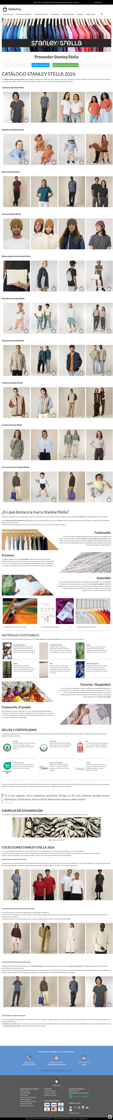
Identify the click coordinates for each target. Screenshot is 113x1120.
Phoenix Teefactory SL (41, 1118)
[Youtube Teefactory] (71, 1107)
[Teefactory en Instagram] (79, 1107)
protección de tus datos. (65, 1070)
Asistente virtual (8, 14)
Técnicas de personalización (28, 1097)
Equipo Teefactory (74, 1091)
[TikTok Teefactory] (71, 1110)
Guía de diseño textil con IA (28, 1101)
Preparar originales (25, 1099)
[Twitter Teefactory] (75, 1107)
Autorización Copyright (27, 1105)
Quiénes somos (90, 14)
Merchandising (55, 14)
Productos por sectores (41, 14)
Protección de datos (50, 1091)
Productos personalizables (23, 14)
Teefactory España (29, 1118)
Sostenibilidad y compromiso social (79, 1093)
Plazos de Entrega (25, 1093)
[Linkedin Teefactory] (87, 1107)
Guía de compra (24, 1091)
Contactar (98, 2)
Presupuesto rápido (68, 14)
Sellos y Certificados (26, 1103)
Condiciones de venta (50, 1095)
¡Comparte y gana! (74, 1113)
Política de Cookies (49, 1093)
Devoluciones (24, 1095)
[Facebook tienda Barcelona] (83, 1107)
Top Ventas (80, 14)
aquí (84, 1064)
